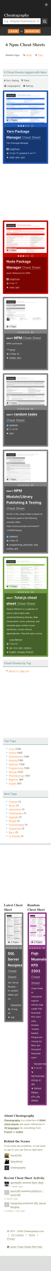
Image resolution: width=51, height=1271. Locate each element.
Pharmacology (16, 775)
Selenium (13, 764)
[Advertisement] (22, 4)
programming (15, 544)
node (11, 157)
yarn (23, 157)
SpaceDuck (16, 1161)
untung (34, 1080)
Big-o (12, 832)
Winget (12, 821)
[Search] (44, 21)
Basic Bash (37, 1182)
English (12, 652)
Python (12, 752)
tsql (12, 1017)
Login (13, 31)
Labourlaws (15, 809)
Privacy (11, 1238)
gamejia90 (16, 1182)
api (10, 648)
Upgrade (13, 817)
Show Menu (46, 4)
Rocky (12, 805)
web (36, 544)
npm (17, 157)
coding (9, 548)
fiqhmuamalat (37, 1076)
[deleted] (13, 425)
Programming (16, 768)
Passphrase (15, 828)
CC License (17, 1235)
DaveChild (16, 1155)
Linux (11, 748)
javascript (28, 544)
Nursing (13, 760)
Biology (13, 772)
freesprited (16, 1005)
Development (16, 756)
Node (29, 55)
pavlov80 (15, 1191)
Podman (13, 801)
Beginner (13, 779)
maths (19, 1131)
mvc (15, 648)
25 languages (11, 1128)
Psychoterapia (16, 824)
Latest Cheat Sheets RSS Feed (25, 1246)
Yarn (40, 55)
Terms (31, 1235)
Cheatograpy (16, 813)
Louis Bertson (15, 639)
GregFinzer (14, 149)
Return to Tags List (19, 671)
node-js (27, 648)
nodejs (12, 358)
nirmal (12, 350)
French (8, 1131)
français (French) (25, 652)
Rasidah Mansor (42, 1064)
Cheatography (12, 1120)
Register (32, 31)
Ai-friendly (14, 836)
